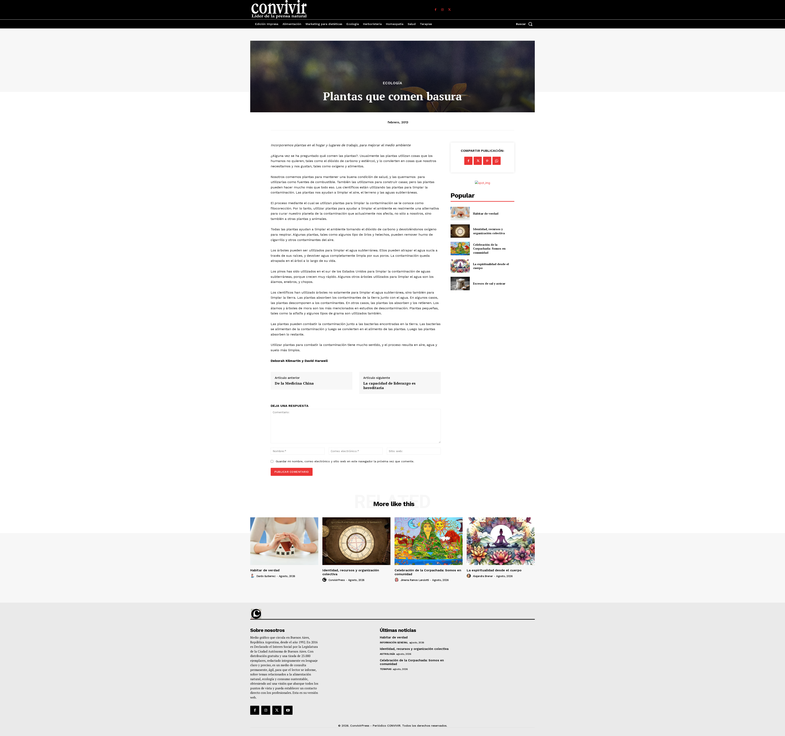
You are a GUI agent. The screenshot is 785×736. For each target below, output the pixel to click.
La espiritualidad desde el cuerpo (494, 570)
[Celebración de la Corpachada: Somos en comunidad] (460, 248)
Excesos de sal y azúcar (489, 283)
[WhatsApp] (496, 161)
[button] (525, 23)
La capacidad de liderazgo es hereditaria (389, 385)
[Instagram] (442, 10)
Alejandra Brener (483, 576)
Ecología (392, 83)
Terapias (385, 669)
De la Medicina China (294, 383)
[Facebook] (435, 10)
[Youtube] (288, 710)
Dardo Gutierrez (266, 576)
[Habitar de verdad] (460, 213)
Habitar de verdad (485, 213)
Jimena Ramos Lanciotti (415, 580)
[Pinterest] (487, 161)
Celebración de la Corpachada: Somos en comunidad (489, 248)
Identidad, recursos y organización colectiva (489, 231)
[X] (449, 10)
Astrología (387, 654)
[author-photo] (253, 576)
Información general (394, 642)
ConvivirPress (337, 580)
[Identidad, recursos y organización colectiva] (460, 231)
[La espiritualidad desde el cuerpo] (460, 266)
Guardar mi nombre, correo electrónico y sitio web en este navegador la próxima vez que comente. (345, 461)
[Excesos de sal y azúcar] (460, 283)
